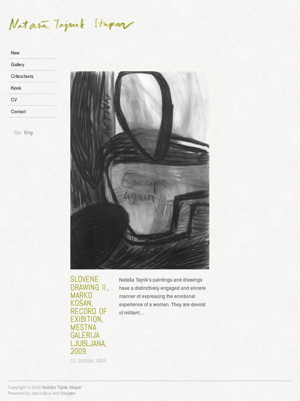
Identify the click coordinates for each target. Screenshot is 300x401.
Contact (18, 111)
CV (14, 99)
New (15, 52)
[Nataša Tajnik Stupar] (72, 23)
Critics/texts (22, 76)
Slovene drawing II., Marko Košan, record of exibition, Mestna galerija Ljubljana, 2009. (89, 315)
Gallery (18, 64)
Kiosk (16, 88)
